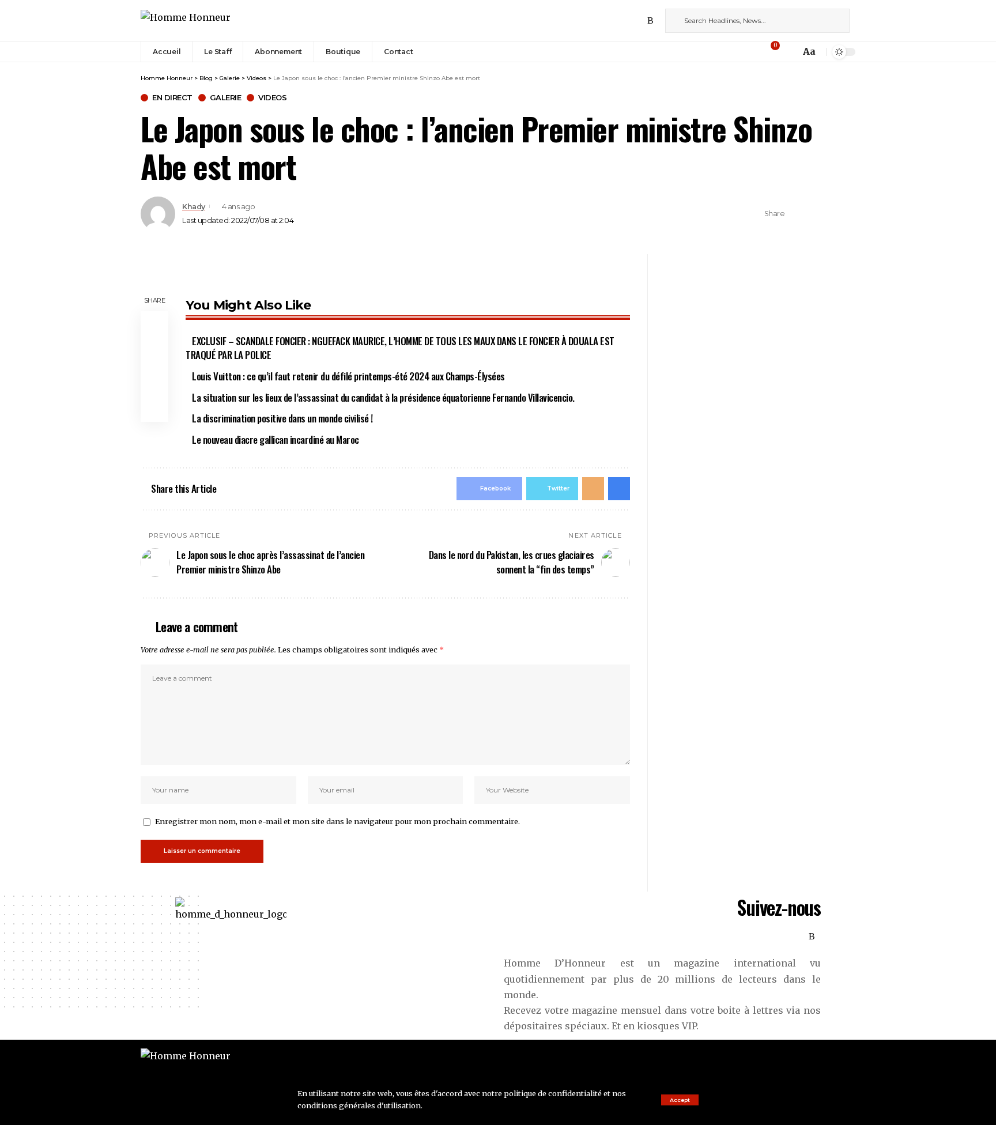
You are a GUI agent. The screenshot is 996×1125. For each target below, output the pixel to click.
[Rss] (650, 20)
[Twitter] (612, 20)
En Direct (172, 97)
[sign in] (755, 51)
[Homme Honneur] (186, 20)
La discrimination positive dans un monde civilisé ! (282, 418)
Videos (272, 97)
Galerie (226, 97)
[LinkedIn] (638, 20)
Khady (193, 206)
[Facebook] (600, 20)
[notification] (788, 52)
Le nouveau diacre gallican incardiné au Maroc (275, 439)
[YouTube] (625, 20)
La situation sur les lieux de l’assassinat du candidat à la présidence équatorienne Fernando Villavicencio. (383, 397)
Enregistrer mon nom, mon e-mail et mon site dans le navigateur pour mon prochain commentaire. (337, 821)
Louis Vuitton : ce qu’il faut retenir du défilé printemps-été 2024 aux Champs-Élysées (348, 376)
